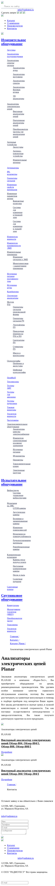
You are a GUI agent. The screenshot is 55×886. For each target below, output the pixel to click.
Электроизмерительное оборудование (17, 425)
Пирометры (18, 460)
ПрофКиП (11, 377)
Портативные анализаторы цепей (19, 122)
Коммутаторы (13, 605)
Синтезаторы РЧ (18, 341)
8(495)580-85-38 (9, 9)
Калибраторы (13, 291)
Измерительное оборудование (13, 42)
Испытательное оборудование (13, 482)
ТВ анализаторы (18, 97)
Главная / (14, 636)
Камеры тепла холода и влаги (19, 560)
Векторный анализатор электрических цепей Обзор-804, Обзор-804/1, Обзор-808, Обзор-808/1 (26, 743)
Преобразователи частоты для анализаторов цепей (20, 133)
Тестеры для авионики (11, 394)
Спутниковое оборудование (12, 597)
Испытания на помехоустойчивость (22, 535)
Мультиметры (19, 456)
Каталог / (14, 640)
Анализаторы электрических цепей (13, 106)
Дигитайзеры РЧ (19, 326)
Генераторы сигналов (12, 179)
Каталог (11, 20)
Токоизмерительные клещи (22, 465)
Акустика (11, 50)
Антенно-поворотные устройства (18, 153)
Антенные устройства (12, 143)
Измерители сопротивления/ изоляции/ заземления (20, 442)
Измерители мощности (12, 237)
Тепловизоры (13, 381)
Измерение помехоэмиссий (20, 528)
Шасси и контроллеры (18, 354)
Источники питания (18, 450)
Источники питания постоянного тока (12, 277)
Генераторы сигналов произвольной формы (19, 311)
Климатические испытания (14, 555)
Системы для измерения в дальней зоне (17, 226)
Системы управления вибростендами (19, 495)
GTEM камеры (19, 508)
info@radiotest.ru (26, 9)
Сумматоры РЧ (18, 347)
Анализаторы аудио (19, 69)
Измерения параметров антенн (12, 196)
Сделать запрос (8, 12)
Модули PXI (10, 303)
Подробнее (6, 752)
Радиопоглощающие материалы (22, 541)
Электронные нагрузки (19, 471)
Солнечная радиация (17, 580)
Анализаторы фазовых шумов (19, 89)
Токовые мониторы (11, 408)
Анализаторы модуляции (19, 75)
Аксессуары (18, 147)
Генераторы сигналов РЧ (18, 319)
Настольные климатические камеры (19, 568)
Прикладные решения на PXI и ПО (18, 333)
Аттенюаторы (13, 168)
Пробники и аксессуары (18, 364)
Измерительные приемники (14, 253)
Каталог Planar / (18, 643)
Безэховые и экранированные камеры (20, 521)
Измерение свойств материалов (12, 187)
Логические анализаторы (12, 296)
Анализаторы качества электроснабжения (21, 431)
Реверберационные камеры (21, 548)
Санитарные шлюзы (12, 588)
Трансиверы (12, 625)
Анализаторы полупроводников (15, 55)
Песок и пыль (19, 575)
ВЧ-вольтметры (12, 173)
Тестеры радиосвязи (12, 402)
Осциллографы (13, 361)
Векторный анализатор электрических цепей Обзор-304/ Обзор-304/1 (26, 772)
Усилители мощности (11, 415)
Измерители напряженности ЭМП (14, 245)
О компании (13, 23)
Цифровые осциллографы (19, 371)
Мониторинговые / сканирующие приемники (20, 266)
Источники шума (12, 286)
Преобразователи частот (14, 619)
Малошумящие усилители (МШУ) (13, 611)
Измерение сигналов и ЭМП (20, 258)
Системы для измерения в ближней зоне (17, 212)
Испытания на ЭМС (12, 504)
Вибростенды (13, 490)
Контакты (12, 28)
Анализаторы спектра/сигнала (13, 63)
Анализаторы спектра (19, 82)
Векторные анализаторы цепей (18, 114)
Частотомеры (12, 420)
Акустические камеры (19, 513)
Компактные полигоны (18, 202)
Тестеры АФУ (10, 386)
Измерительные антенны (20, 161)
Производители (15, 26)
